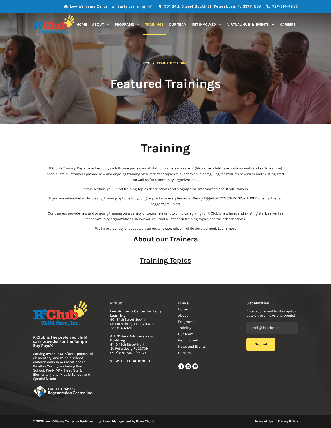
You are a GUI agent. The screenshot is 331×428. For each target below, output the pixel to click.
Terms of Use (264, 421)
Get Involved (204, 24)
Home (82, 24)
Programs (125, 24)
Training (184, 328)
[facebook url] (181, 368)
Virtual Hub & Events (248, 24)
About (98, 24)
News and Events (192, 346)
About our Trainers (165, 239)
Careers (288, 24)
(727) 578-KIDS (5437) (128, 353)
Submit (261, 344)
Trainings (154, 24)
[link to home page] (60, 314)
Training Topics (165, 260)
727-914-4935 (121, 328)
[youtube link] (195, 368)
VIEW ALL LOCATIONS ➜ (130, 361)
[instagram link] (188, 368)
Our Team (178, 24)
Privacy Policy (288, 421)
